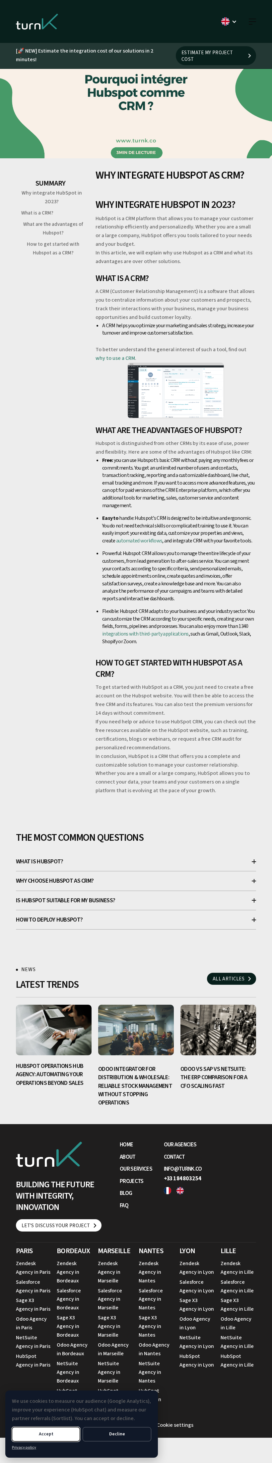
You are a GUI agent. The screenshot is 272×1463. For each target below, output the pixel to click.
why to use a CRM (115, 358)
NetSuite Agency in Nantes (150, 1372)
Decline (117, 1434)
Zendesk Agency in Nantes (150, 1272)
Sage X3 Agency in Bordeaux (68, 1326)
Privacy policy (24, 1447)
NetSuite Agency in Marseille (109, 1372)
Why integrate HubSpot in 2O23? (52, 197)
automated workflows (139, 540)
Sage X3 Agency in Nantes (150, 1326)
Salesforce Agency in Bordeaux (69, 1299)
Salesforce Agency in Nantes (151, 1299)
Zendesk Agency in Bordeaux (68, 1272)
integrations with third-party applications (145, 634)
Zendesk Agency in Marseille (109, 1272)
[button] (229, 21)
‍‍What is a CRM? (37, 213)
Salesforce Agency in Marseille (110, 1299)
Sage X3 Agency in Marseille (109, 1326)
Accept (46, 1434)
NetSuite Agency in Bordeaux (68, 1372)
